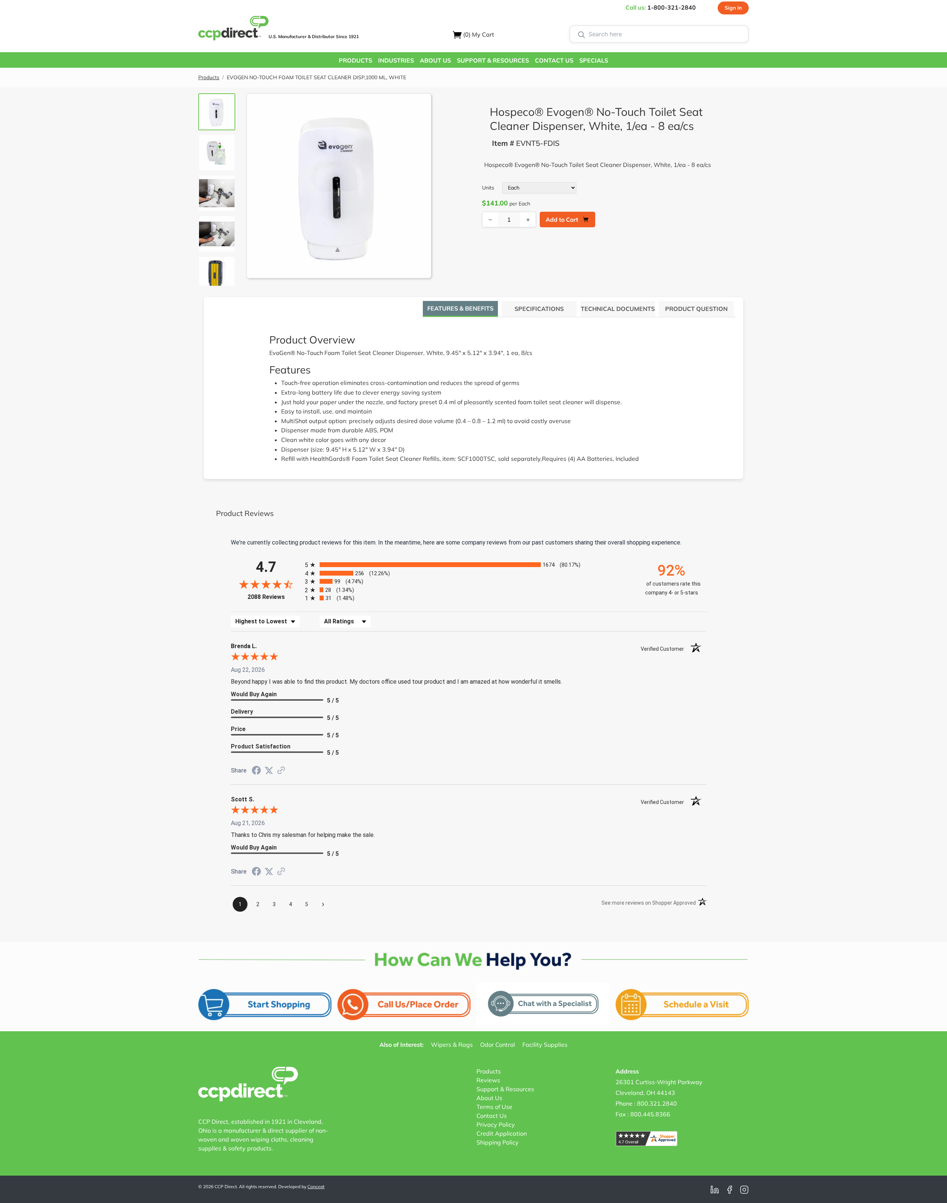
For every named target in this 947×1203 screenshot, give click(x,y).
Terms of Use (494, 1106)
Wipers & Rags (452, 1044)
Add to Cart (562, 219)
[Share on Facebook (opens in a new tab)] (256, 771)
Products (208, 77)
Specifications (539, 308)
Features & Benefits (460, 308)
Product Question (696, 308)
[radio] (469, 564)
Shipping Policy (497, 1142)
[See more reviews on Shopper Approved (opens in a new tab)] (281, 770)
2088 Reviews (274, 596)
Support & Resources (505, 1089)
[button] (355, 60)
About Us (489, 1098)
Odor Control (497, 1044)
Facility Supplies (544, 1044)
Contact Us (491, 1115)
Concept (315, 1186)
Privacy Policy (495, 1124)
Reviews (488, 1080)
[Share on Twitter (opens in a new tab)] (268, 770)
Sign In (733, 7)
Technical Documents (618, 308)
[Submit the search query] (581, 34)
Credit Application (501, 1133)
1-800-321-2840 (671, 7)
